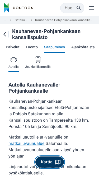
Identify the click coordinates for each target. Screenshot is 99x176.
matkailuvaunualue (26, 143)
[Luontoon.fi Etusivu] (18, 8)
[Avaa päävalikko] (91, 8)
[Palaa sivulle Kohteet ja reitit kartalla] (5, 34)
